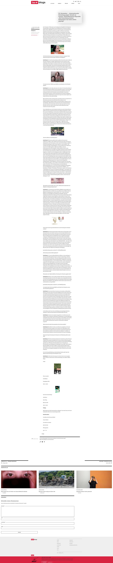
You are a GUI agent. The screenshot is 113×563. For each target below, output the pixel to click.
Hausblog (59, 3)
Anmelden (70, 543)
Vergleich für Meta (4, 489)
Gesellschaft (59, 543)
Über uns (66, 3)
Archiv (58, 548)
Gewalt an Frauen (35, 438)
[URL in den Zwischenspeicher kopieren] (40, 441)
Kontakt (73, 3)
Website (2, 526)
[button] (42, 441)
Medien (58, 546)
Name (2, 517)
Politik (58, 540)
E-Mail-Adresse (3, 522)
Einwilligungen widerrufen (73, 545)
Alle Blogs (52, 3)
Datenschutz (71, 541)
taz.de (79, 3)
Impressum (71, 540)
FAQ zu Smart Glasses (79, 489)
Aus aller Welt (59, 545)
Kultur (58, 541)
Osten (58, 549)
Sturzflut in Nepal (41, 489)
